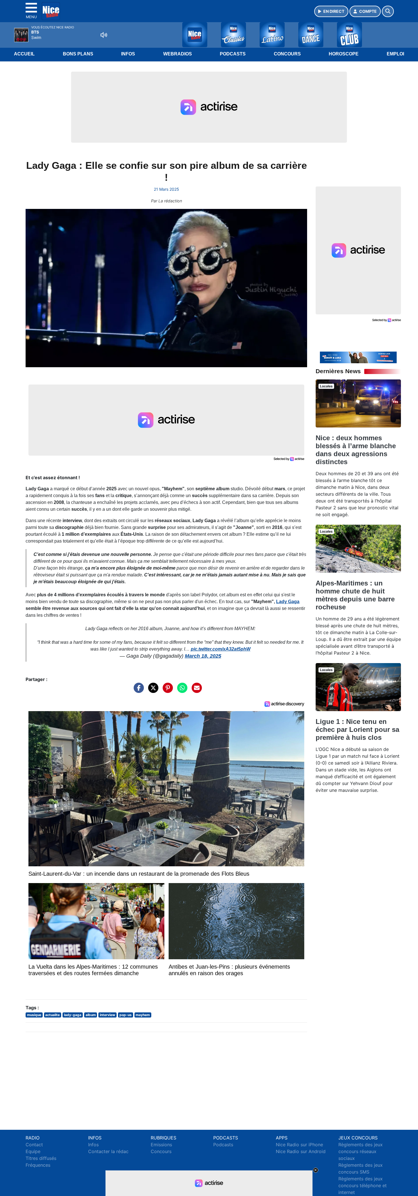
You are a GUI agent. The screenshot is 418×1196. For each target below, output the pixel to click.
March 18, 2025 (203, 656)
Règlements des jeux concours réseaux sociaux (360, 1151)
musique (34, 1015)
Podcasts (233, 53)
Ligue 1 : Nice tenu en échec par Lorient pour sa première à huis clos (357, 729)
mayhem (143, 1015)
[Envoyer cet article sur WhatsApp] (180, 690)
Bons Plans (78, 53)
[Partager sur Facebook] (137, 690)
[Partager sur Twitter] (151, 690)
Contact (34, 1144)
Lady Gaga (287, 601)
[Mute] (104, 35)
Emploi (395, 53)
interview (107, 1015)
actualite (52, 1015)
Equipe (33, 1151)
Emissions (161, 1144)
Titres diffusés (41, 1158)
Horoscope (344, 53)
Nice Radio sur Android (301, 1151)
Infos (128, 53)
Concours (287, 53)
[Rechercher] (388, 11)
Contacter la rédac (108, 1151)
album (91, 1015)
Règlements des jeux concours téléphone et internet (362, 1185)
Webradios (177, 53)
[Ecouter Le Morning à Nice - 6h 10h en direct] (358, 357)
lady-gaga (72, 1015)
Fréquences (38, 1165)
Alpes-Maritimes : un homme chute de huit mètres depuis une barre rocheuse (355, 595)
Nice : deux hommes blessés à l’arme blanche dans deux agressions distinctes (356, 450)
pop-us (125, 1015)
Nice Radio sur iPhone (299, 1144)
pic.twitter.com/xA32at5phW (221, 649)
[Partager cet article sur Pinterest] (166, 690)
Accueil (24, 53)
